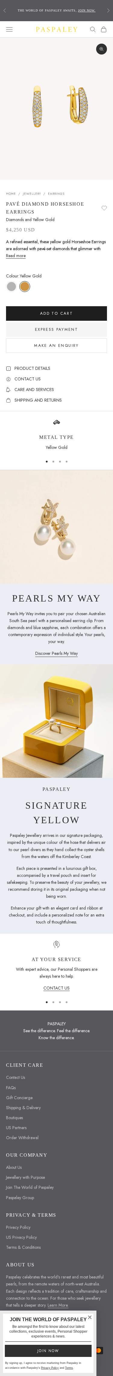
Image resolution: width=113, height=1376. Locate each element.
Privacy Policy (18, 1227)
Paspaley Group (20, 1198)
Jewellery (32, 193)
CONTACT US (56, 988)
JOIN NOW (48, 1351)
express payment (56, 329)
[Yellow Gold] (24, 286)
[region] (56, 966)
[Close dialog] (89, 1317)
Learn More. (58, 1305)
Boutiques (14, 1118)
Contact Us (15, 1077)
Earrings (56, 193)
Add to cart (56, 313)
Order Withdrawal (22, 1138)
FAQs (11, 1088)
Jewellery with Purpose (25, 1177)
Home (11, 193)
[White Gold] (11, 286)
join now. (87, 10)
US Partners (16, 1128)
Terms (69, 1367)
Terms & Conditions (23, 1247)
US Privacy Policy (21, 1237)
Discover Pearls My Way (56, 653)
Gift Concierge (19, 1098)
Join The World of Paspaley (30, 1187)
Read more (16, 256)
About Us (14, 1167)
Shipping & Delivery (23, 1108)
